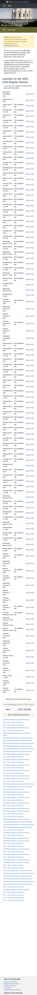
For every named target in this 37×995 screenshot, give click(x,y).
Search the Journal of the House (18, 699)
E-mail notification (9, 86)
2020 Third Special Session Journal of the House (17, 746)
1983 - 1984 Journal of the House (13, 868)
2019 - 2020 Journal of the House (13, 757)
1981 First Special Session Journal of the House (17, 884)
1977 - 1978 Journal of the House (13, 895)
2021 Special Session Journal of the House (16, 728)
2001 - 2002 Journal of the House (13, 814)
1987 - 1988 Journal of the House (13, 857)
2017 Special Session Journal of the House (16, 759)
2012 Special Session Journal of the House (16, 776)
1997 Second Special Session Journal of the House (18, 824)
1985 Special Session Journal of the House (16, 862)
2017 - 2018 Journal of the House (13, 762)
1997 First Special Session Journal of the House (17, 827)
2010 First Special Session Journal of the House (17, 787)
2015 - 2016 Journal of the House (13, 768)
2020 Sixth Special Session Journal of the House (17, 738)
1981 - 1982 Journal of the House (13, 887)
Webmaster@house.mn (11, 45)
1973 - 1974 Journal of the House (13, 900)
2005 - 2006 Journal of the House (13, 800)
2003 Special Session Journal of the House (16, 803)
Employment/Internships (11, 984)
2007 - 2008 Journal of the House (13, 795)
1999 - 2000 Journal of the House (13, 816)
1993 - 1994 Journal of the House (13, 843)
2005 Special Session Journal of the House (16, 797)
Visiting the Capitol (9, 985)
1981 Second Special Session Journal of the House (18, 881)
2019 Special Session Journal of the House (16, 754)
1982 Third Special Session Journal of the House (17, 870)
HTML (28, 94)
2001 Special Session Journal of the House (16, 811)
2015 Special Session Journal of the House (16, 765)
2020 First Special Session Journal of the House (17, 751)
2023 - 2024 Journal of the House (13, 725)
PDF (32, 94)
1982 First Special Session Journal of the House (17, 876)
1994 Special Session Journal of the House (16, 838)
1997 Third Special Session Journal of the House (17, 822)
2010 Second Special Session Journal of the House (18, 784)
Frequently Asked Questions (12, 990)
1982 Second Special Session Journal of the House (18, 873)
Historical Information (10, 982)
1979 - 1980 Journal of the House (13, 892)
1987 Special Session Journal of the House (16, 854)
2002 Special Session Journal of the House (16, 808)
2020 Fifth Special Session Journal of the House (17, 740)
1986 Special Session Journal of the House (16, 860)
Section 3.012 (28, 60)
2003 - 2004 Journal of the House (13, 805)
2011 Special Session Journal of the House (16, 778)
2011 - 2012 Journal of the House (13, 781)
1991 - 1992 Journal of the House (13, 846)
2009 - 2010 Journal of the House (13, 789)
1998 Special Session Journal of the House (16, 819)
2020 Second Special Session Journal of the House (18, 749)
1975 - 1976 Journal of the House (13, 898)
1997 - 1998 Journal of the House (13, 830)
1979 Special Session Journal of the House (16, 889)
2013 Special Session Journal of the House (16, 770)
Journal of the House (12, 50)
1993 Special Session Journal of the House (16, 841)
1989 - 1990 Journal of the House (13, 852)
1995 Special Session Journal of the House (16, 833)
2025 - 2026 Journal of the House (13, 722)
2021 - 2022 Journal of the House (13, 730)
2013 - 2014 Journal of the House (13, 773)
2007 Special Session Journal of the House (16, 792)
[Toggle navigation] (4, 6)
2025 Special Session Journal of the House (16, 719)
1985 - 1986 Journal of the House (13, 865)
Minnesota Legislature (19, 1)
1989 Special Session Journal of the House (16, 849)
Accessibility (7, 988)
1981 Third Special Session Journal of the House (17, 879)
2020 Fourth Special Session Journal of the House (18, 743)
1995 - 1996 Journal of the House (13, 835)
